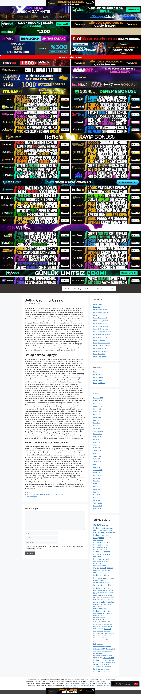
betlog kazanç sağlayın (46, 494)
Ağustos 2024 (98, 428)
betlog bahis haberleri (107, 530)
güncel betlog (109, 666)
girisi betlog (96, 664)
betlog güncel (110, 578)
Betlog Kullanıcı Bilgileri (100, 337)
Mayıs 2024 (97, 436)
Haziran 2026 (97, 401)
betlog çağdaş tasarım (107, 651)
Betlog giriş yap (99, 578)
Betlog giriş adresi (101, 575)
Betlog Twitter (89, 289)
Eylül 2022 (96, 467)
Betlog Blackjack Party (100, 309)
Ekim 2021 (96, 495)
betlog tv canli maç (98, 631)
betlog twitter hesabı (109, 633)
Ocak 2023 (97, 459)
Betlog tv (107, 628)
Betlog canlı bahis (100, 542)
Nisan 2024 (97, 439)
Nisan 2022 (97, 478)
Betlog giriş (97, 572)
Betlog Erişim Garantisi (100, 329)
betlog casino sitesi (99, 563)
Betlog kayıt (96, 599)
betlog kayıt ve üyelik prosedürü (106, 599)
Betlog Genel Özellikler (100, 312)
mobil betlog (106, 669)
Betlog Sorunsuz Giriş (100, 318)
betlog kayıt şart (96, 602)
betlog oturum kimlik (97, 613)
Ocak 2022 (96, 486)
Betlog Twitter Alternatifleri (102, 332)
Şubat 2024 (97, 445)
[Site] (35, 99)
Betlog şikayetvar (100, 660)
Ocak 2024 (97, 448)
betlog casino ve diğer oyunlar (99, 565)
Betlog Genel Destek (100, 323)
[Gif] (70, 136)
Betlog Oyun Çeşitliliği (100, 351)
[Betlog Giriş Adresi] (35, 289)
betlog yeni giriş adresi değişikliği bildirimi (102, 646)
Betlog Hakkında (108, 590)
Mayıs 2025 (97, 409)
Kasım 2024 (97, 420)
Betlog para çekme (98, 615)
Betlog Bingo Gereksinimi (101, 343)
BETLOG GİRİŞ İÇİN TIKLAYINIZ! (70, 57)
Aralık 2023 (97, 450)
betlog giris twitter (105, 570)
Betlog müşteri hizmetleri (99, 608)
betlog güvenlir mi (97, 590)
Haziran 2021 (97, 506)
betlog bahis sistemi (111, 532)
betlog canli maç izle (98, 540)
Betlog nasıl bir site (101, 611)
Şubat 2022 (97, 484)
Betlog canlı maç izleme (102, 554)
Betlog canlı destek (101, 552)
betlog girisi (96, 570)
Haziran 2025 (97, 406)
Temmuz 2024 (98, 431)
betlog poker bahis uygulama (99, 617)
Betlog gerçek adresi (103, 568)
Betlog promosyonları (101, 622)
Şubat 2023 (97, 456)
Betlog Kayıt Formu (99, 348)
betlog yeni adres (97, 641)
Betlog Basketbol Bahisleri (101, 334)
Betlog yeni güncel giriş (104, 648)
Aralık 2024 (97, 417)
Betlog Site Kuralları (32, 496)
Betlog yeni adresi (58, 494)
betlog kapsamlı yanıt (97, 597)
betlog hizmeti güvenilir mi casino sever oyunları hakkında (103, 593)
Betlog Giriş (67, 289)
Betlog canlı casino (101, 545)
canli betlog (111, 660)
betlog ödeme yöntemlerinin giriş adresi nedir (102, 655)
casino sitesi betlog (99, 662)
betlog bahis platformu (99, 532)
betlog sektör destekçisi (98, 624)
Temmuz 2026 (98, 398)
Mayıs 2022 (97, 475)
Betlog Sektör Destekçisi (33, 497)
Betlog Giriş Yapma (99, 356)
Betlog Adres (105, 525)
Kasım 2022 (97, 464)
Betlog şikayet (108, 657)
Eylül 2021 (96, 497)
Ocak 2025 (96, 414)
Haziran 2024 (97, 434)
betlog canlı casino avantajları (100, 547)
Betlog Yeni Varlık (99, 340)
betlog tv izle (107, 631)
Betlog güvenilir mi (101, 588)
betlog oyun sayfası (107, 613)
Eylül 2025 (96, 403)
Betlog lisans (96, 604)
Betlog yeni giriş (98, 644)
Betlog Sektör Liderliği (100, 326)
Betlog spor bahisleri (106, 626)
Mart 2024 (96, 442)
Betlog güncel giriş (102, 585)
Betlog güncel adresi (101, 582)
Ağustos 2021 (97, 500)
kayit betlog (98, 669)
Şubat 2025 (97, 412)
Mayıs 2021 (97, 508)
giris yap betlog (105, 664)
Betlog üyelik (97, 658)
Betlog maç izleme (106, 604)
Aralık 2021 (97, 489)
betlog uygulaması (97, 635)
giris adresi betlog (110, 662)
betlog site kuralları (108, 624)
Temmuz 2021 (98, 503)
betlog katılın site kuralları (108, 597)
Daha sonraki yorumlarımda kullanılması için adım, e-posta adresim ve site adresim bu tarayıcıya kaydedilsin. (55, 547)
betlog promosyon (99, 619)
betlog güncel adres (98, 580)
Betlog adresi (99, 528)
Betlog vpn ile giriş (106, 635)
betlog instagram (108, 595)
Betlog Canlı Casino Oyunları (100, 549)
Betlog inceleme (98, 595)
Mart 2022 (96, 481)
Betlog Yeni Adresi (102, 289)
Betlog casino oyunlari (102, 559)
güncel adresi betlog (98, 666)
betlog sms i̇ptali (96, 626)
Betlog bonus (98, 538)
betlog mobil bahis (98, 606)
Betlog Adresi (97, 304)
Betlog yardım (109, 639)
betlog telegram (98, 629)
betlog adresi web (109, 528)
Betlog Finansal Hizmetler (101, 345)
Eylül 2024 (96, 425)
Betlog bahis (97, 530)
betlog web (95, 637)
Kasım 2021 (97, 492)
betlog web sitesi (103, 637)
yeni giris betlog (107, 671)
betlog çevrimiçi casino (33, 494)
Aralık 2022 (97, 461)
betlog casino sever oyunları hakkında (101, 561)
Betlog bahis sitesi (101, 535)
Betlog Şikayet (78, 289)
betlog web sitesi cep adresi (99, 639)
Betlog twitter (99, 633)
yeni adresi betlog (97, 671)
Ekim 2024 (96, 423)
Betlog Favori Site (99, 354)
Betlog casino (97, 556)
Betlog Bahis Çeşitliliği (100, 321)
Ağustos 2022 (97, 470)
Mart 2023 (96, 453)
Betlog (113, 289)
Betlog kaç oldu (107, 602)
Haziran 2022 (97, 472)
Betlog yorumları (97, 651)
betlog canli (108, 537)
